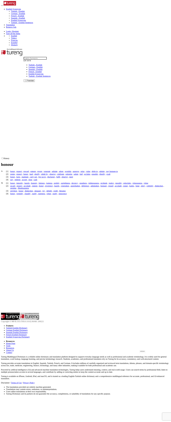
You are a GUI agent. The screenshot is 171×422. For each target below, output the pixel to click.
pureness (41, 194)
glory (143, 186)
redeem (17, 180)
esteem (33, 171)
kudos (131, 186)
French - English (17, 16)
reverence (49, 186)
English (14, 36)
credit (55, 191)
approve (76, 171)
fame (137, 186)
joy (43, 191)
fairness (42, 183)
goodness (83, 183)
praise (12, 174)
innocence (63, 194)
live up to (42, 177)
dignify (102, 174)
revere (39, 171)
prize (82, 171)
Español (14, 43)
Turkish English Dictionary (16, 328)
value (88, 171)
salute (76, 174)
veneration (65, 186)
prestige (13, 188)
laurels (27, 183)
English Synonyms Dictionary (18, 337)
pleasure (37, 191)
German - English (18, 14)
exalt (108, 174)
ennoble (95, 174)
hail (81, 174)
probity (56, 183)
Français (14, 40)
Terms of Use (16, 383)
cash (35, 180)
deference (85, 186)
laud (31, 174)
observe (52, 174)
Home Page (10, 343)
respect (19, 171)
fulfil (58, 177)
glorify (37, 174)
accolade (27, 186)
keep (18, 177)
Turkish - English (18, 11)
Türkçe (14, 38)
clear (30, 180)
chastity (28, 194)
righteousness (93, 183)
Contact (9, 352)
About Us (10, 350)
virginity (19, 194)
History (6, 158)
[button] (13, 9)
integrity (19, 183)
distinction (159, 186)
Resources (10, 348)
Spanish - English (18, 18)
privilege (13, 191)
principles (127, 183)
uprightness (65, 183)
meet (71, 177)
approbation (75, 186)
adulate (54, 171)
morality (118, 183)
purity (34, 194)
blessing (62, 191)
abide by (44, 174)
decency (74, 183)
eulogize (69, 174)
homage (104, 186)
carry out (33, 177)
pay (11, 180)
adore (61, 171)
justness (49, 183)
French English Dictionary (16, 335)
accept (24, 180)
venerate (47, 171)
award (12, 186)
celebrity (150, 186)
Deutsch (14, 45)
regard (110, 186)
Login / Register (12, 31)
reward (26, 171)
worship (68, 171)
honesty (34, 183)
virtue (146, 183)
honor (12, 171)
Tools (8, 346)
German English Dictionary (17, 330)
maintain (25, 177)
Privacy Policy (29, 383)
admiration (95, 186)
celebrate (60, 174)
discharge (51, 177)
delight (49, 191)
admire (102, 171)
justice (111, 183)
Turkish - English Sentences (22, 23)
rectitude (104, 183)
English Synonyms (18, 20)
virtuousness (137, 183)
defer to (95, 171)
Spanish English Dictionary (17, 332)
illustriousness (23, 188)
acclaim (87, 174)
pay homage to (112, 171)
